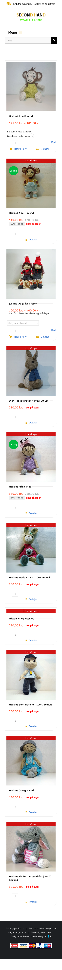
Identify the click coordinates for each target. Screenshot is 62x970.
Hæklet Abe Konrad (21, 116)
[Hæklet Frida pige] (31, 457)
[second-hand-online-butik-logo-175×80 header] (31, 12)
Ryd (53, 142)
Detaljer (45, 148)
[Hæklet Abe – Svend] (31, 183)
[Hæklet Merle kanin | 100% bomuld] (31, 548)
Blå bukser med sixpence (19, 131)
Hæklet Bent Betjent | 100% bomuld (30, 704)
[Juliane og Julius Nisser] (31, 274)
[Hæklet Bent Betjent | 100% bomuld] (31, 675)
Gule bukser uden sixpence (20, 136)
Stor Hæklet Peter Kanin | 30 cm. (29, 400)
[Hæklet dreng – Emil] (31, 760)
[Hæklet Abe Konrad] (31, 86)
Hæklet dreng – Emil (21, 790)
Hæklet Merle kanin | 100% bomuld (30, 577)
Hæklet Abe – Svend (21, 212)
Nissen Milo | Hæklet (21, 618)
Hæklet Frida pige (20, 486)
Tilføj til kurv (20, 148)
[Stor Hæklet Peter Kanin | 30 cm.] (31, 371)
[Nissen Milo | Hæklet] (31, 611)
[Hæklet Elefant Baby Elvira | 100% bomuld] (31, 847)
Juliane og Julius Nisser (23, 303)
